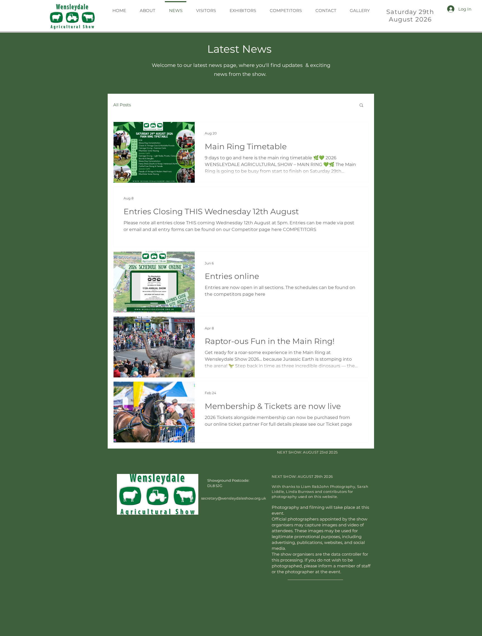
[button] (361, 106)
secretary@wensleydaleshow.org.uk (233, 511)
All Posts (122, 104)
